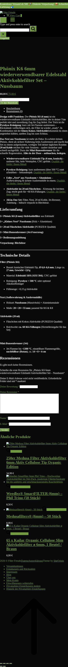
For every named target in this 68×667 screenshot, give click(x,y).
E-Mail (4, 424)
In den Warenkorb (9, 103)
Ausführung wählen (20, 487)
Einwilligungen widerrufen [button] (19, 583)
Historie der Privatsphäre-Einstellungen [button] (25, 589)
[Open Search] (3, 20)
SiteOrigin (59, 560)
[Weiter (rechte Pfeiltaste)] (4, 666)
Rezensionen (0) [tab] (14, 111)
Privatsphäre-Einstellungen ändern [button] (23, 586)
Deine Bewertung (10, 386)
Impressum (11, 571)
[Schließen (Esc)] (10, 663)
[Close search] (3, 34)
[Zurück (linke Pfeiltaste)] (1, 666)
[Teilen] (7, 663)
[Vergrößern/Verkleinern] (1, 663)
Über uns (10, 577)
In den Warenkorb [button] (19, 533)
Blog (8, 574)
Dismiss (18, 7)
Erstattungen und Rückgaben (20, 569)
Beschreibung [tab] (13, 108)
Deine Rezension (9, 392)
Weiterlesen (16, 451)
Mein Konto (12, 580)
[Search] (33, 29)
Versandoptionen (14, 566)
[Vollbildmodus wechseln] (4, 663)
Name (4, 418)
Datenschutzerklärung (32, 560)
